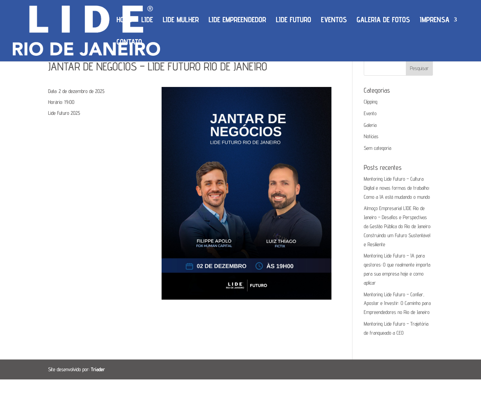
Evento (370, 113)
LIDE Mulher (181, 20)
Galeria (370, 125)
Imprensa (434, 20)
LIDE (147, 20)
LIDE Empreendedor (237, 20)
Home (124, 20)
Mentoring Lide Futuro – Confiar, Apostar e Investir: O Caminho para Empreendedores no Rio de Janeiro (397, 303)
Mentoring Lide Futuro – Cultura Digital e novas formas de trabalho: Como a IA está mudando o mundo (397, 188)
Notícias (371, 136)
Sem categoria (377, 148)
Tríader (98, 369)
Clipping (370, 102)
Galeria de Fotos (383, 20)
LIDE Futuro (293, 20)
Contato (129, 42)
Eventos (334, 20)
